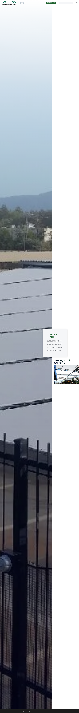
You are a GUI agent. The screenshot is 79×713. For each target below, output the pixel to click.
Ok (58, 711)
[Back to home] (9, 3)
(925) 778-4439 (51, 2)
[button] (76, 3)
